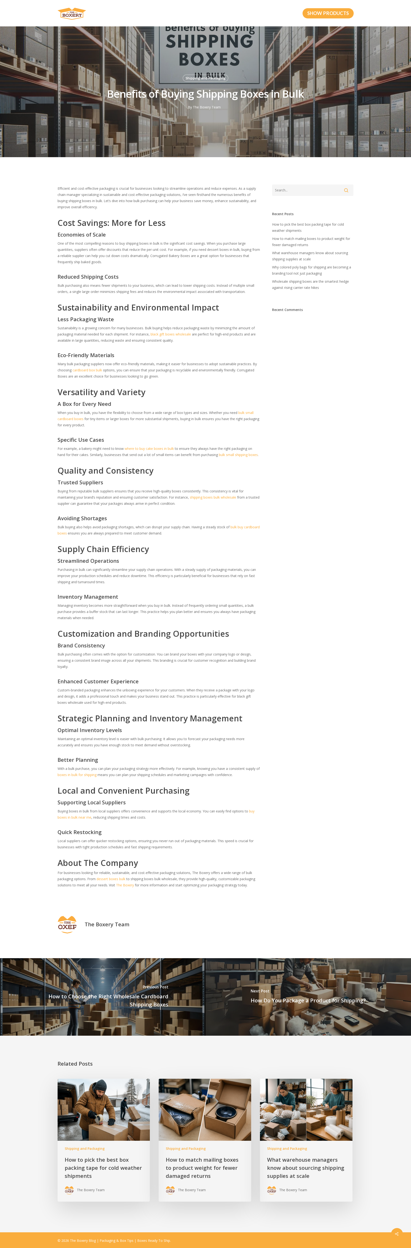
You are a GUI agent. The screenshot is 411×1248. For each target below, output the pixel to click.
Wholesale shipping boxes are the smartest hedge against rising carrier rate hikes (310, 284)
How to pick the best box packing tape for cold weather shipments (308, 227)
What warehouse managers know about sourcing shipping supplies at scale (310, 256)
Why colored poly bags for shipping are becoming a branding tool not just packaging (311, 270)
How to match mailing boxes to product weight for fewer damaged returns (311, 241)
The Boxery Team (207, 107)
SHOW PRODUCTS (328, 13)
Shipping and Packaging (205, 78)
